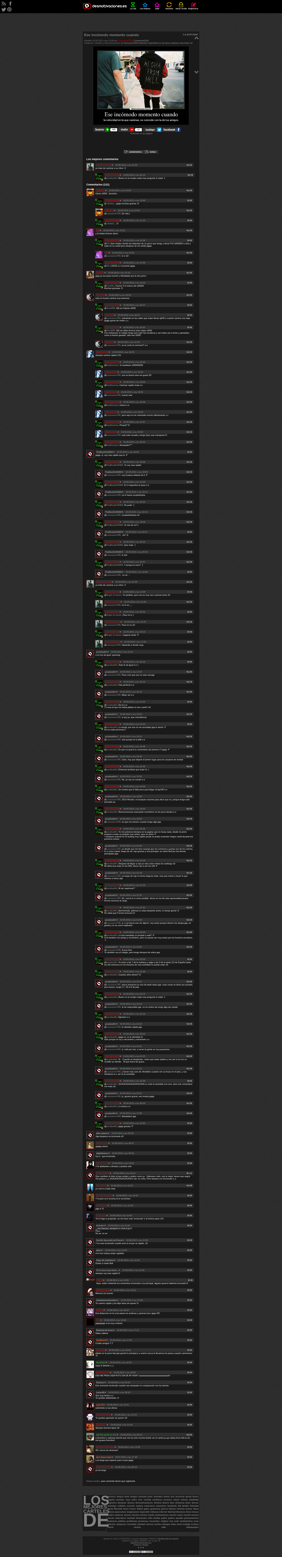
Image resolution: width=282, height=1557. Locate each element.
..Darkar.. (100, 190)
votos (153, 152)
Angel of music (103, 165)
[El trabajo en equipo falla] (196, 72)
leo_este (100, 1350)
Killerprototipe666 (105, 1447)
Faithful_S (101, 1425)
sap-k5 (99, 1405)
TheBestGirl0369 (104, 452)
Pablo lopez (102, 1143)
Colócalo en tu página (141, 133)
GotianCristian (103, 1415)
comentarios (135, 152)
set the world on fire (106, 1435)
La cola (133, 9)
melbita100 (101, 1205)
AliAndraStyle (103, 1290)
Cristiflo (100, 273)
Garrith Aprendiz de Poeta (109, 1240)
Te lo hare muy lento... (107, 1270)
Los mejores (145, 9)
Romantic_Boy (103, 1467)
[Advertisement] (141, 19)
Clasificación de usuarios (168, 1539)
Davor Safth (102, 1163)
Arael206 (100, 295)
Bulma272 (101, 1215)
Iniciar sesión (181, 9)
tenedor (100, 1225)
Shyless (100, 1382)
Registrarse (193, 9)
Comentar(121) (141, 40)
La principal (190, 34)
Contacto (137, 1545)
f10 (97, 230)
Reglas (145, 1545)
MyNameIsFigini (104, 1195)
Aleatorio (169, 9)
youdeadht (111, 178)
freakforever (102, 352)
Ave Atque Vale (103, 1457)
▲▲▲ (141, 1547)
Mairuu (99, 1310)
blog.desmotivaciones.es (141, 1543)
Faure (100, 1280)
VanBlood (101, 1340)
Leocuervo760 (125, 40)
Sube (157, 9)
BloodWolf (101, 1185)
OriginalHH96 (102, 1173)
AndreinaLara (103, 1372)
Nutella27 (101, 1362)
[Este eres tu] (196, 38)
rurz (98, 1320)
